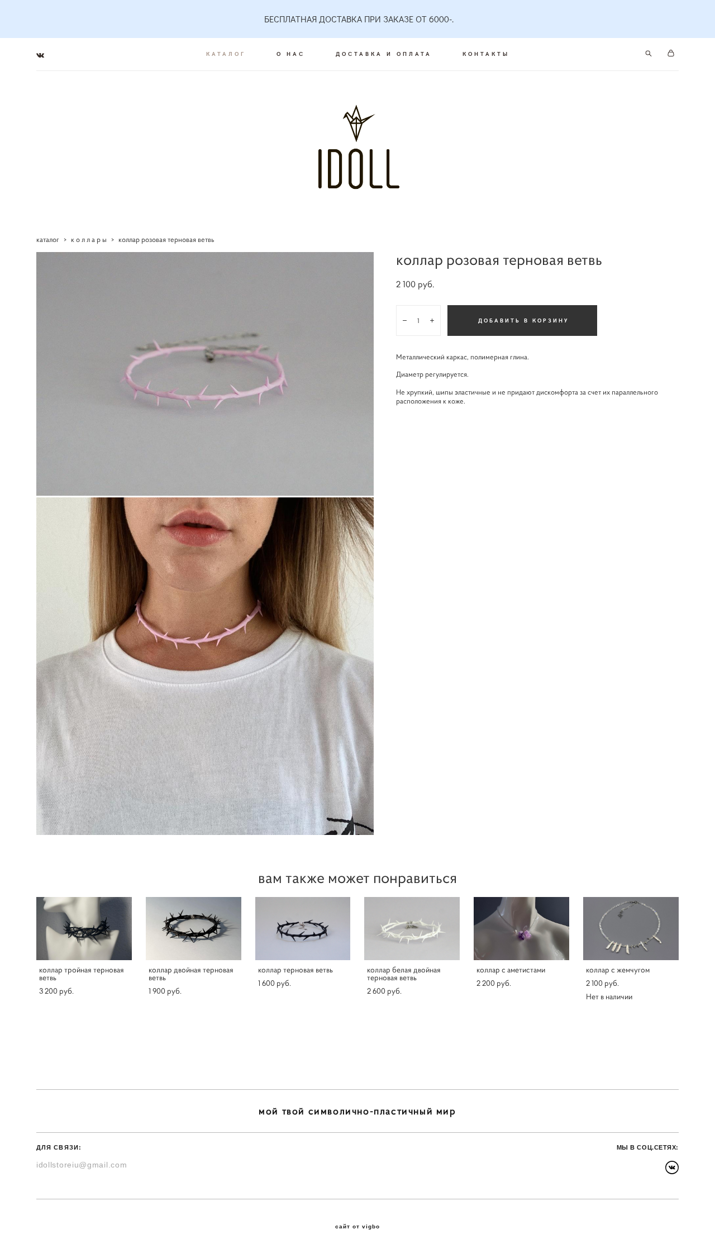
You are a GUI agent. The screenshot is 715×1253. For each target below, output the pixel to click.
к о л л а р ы (89, 239)
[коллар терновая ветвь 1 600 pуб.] (303, 928)
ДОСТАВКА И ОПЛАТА (384, 54)
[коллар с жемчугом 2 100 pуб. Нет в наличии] (631, 928)
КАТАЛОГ (226, 54)
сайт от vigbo (357, 1227)
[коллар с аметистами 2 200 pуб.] (521, 928)
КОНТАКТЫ (486, 54)
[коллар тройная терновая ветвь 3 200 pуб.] (84, 928)
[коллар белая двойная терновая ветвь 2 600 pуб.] (412, 928)
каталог (47, 239)
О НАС (291, 54)
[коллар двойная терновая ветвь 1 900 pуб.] (193, 928)
